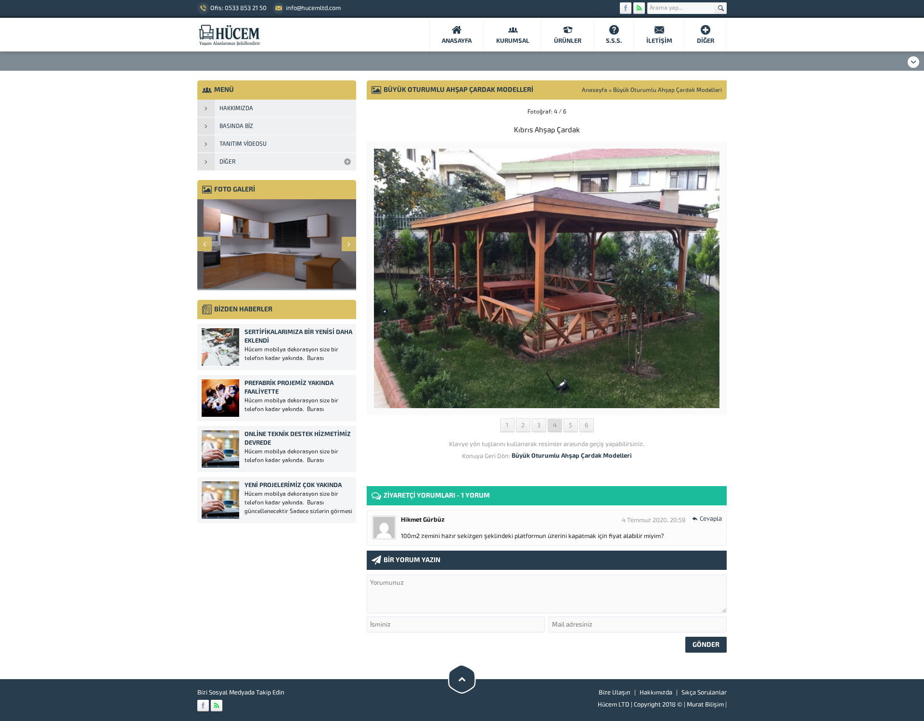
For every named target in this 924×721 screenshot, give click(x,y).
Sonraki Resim (703, 111)
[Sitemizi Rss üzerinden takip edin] (639, 8)
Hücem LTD (613, 704)
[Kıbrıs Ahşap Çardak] (546, 404)
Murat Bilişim (705, 704)
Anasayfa (594, 90)
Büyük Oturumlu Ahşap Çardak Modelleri (667, 90)
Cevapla (711, 518)
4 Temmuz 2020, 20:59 (653, 520)
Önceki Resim (391, 111)
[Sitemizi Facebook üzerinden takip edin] (625, 8)
